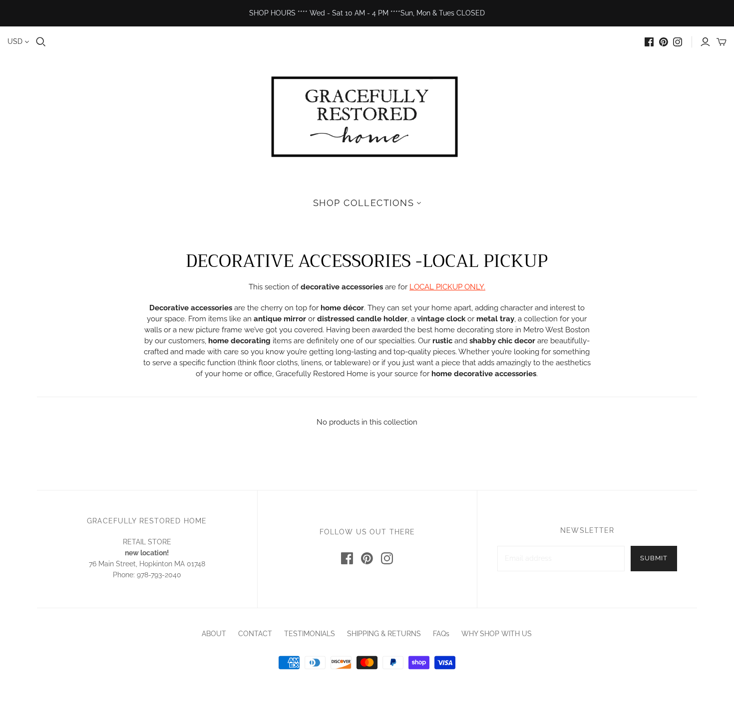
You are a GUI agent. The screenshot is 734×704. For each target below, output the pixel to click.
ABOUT (214, 634)
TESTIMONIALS (309, 634)
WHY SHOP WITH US (496, 634)
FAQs (441, 634)
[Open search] (41, 42)
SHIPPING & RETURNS (384, 634)
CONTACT (255, 634)
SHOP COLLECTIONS (363, 203)
